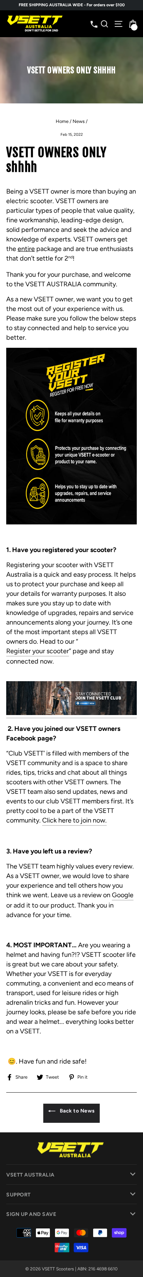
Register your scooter (37, 651)
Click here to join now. (74, 820)
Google (122, 895)
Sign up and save (31, 1214)
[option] (71, 5)
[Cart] (132, 23)
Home (62, 121)
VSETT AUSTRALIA (30, 1175)
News (79, 121)
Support (18, 1195)
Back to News (76, 1111)
